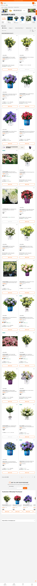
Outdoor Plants (16, 7)
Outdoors (5, 7)
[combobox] (17, 3)
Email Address (11, 486)
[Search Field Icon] (33, 3)
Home (2, 7)
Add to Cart (10, 69)
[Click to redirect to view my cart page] (35, 3)
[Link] (10, 53)
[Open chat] (36, 12)
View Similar (27, 292)
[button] (33, 30)
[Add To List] (17, 35)
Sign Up (25, 488)
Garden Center (10, 7)
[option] (35, 477)
